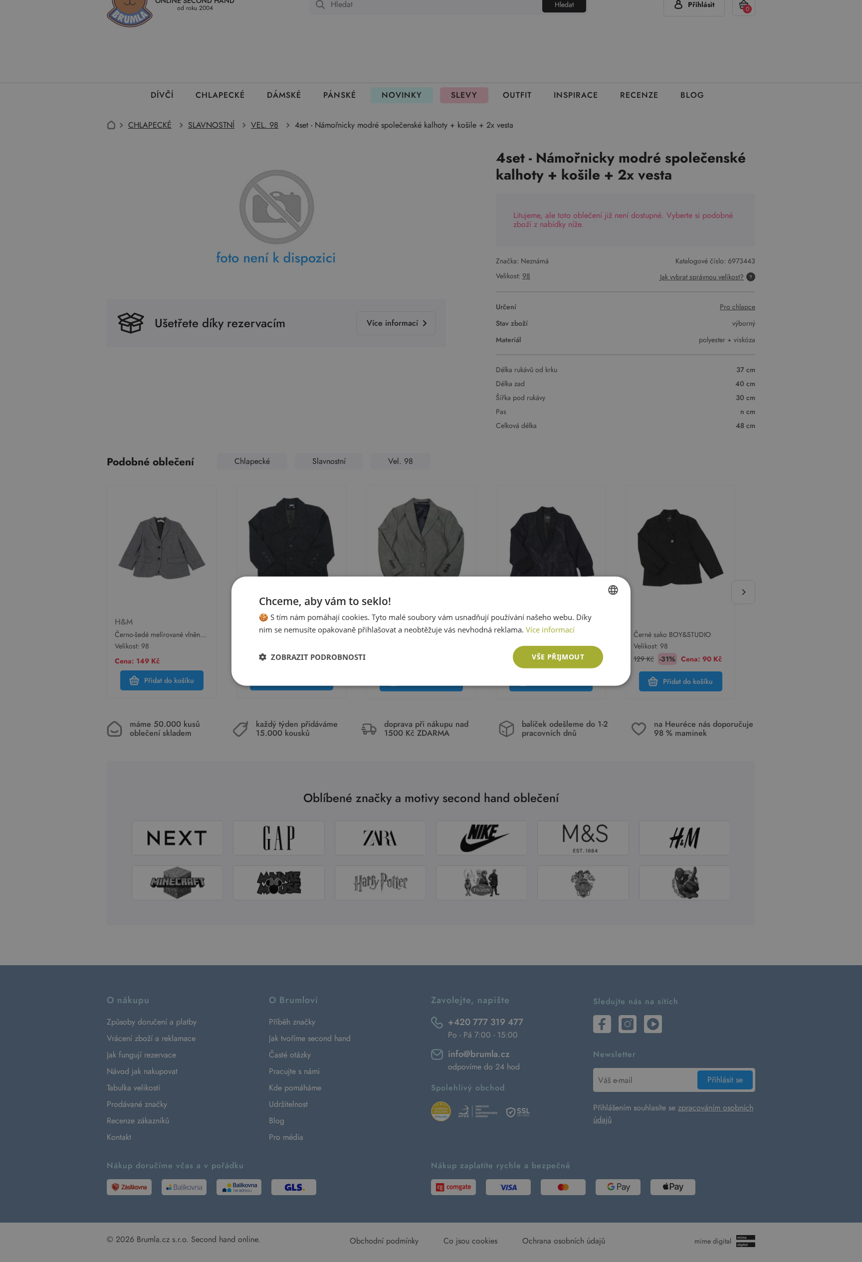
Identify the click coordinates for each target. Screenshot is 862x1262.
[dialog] (431, 631)
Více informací (550, 629)
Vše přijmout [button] (558, 656)
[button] (312, 656)
